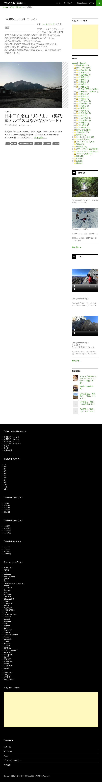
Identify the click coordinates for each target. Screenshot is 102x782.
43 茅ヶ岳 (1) (83, 94)
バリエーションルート (12, 444)
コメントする (82, 202)
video (80, 257)
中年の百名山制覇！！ (15, 3)
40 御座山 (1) (83, 84)
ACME (6, 570)
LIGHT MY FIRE (10, 615)
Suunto (6, 664)
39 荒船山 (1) (83, 82)
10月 (5, 484)
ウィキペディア (48, 24)
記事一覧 (7, 747)
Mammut (7, 617)
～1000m (38, 143)
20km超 (7, 512)
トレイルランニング (11, 441)
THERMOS (8, 666)
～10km (7, 505)
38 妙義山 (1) (83, 80)
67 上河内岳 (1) (84, 118)
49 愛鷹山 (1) (83, 108)
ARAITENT (8, 568)
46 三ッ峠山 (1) (84, 101)
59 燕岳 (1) (82, 115)
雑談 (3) (79, 163)
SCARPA (7, 648)
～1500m (7, 551)
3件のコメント (26, 125)
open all (75, 63)
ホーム (58, 3)
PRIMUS (7, 646)
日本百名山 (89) (82, 65)
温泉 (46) (79, 156)
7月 (5, 478)
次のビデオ (76, 361)
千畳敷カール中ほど (78, 238)
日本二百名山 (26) (83, 68)
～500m (7, 547)
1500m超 (7, 554)
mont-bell (7, 621)
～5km (6, 503)
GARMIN (7, 597)
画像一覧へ (76, 247)
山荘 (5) (79, 159)
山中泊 (6, 448)
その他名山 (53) (82, 132)
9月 (5, 482)
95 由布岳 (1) (83, 127)
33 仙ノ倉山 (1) (84, 70)
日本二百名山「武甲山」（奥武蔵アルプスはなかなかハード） (33, 118)
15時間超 (7, 533)
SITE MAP (8, 751)
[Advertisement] (85, 37)
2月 (5, 467)
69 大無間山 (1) (84, 120)
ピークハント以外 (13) (85, 137)
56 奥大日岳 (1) (84, 113)
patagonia (8, 639)
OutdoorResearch (11, 635)
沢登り (6, 446)
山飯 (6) (79, 161)
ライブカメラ (68, 3)
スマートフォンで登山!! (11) (87, 151)
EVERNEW (8, 588)
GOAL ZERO (9, 599)
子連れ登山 (8, 450)
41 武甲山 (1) (83, 87)
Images (81, 173)
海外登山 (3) (81, 135)
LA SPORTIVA (9, 610)
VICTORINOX (9, 679)
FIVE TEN (8, 594)
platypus (7, 644)
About (6, 756)
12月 (5, 489)
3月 (5, 469)
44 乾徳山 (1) (83, 96)
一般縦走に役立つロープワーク (84, 3)
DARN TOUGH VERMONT (14, 583)
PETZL (6, 641)
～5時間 (7, 526)
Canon (6, 581)
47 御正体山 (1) (84, 104)
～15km (56, 143)
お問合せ (7, 765)
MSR (6, 623)
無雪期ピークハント (26, 143)
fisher (6, 592)
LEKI (5, 612)
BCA (5, 572)
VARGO (7, 677)
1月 (8, 143)
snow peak (8, 655)
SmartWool (8, 652)
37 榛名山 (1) (83, 77)
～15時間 (7, 531)
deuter (6, 586)
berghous (7, 574)
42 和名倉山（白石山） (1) (88, 92)
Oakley (6, 628)
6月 (5, 476)
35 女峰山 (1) (83, 72)
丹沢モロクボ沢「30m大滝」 (81, 200)
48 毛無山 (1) (83, 106)
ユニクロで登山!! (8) (84, 154)
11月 (5, 487)
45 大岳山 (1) (83, 99)
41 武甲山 (7, 112)
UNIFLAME (8, 673)
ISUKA (6, 606)
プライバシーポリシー (12, 760)
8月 (5, 480)
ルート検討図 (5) (82, 139)
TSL (5, 670)
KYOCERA (8, 608)
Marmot (7, 619)
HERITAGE (8, 603)
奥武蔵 (14, 143)
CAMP (6, 579)
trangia (6, 668)
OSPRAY (7, 632)
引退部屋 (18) (81, 147)
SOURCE (7, 659)
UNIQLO (7, 675)
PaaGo (6, 637)
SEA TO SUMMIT (10, 650)
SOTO (6, 657)
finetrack (7, 590)
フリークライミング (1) (85, 142)
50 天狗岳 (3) (83, 111)
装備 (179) (80, 144)
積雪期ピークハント (11, 437)
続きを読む (40, 137)
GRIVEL (7, 601)
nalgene (7, 626)
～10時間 (47, 143)
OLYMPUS (8, 630)
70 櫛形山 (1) (83, 123)
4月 (5, 471)
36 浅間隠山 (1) (84, 75)
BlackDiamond (9, 577)
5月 (5, 473)
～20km (7, 510)
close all (82, 63)
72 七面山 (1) (83, 125)
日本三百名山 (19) (83, 130)
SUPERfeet (8, 661)
